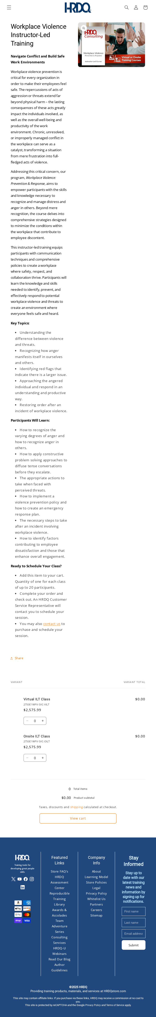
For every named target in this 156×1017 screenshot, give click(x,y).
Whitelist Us (96, 899)
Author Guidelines (59, 967)
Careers (96, 910)
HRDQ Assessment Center (59, 882)
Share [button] (19, 658)
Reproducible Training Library (60, 898)
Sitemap (96, 915)
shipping (76, 807)
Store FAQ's (59, 871)
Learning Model (96, 877)
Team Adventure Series (59, 926)
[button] (9, 7)
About (96, 871)
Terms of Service (115, 1005)
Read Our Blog (59, 959)
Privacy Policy (96, 893)
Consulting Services (59, 940)
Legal (97, 888)
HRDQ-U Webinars (59, 951)
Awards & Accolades (59, 912)
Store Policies (96, 882)
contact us (52, 623)
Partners (96, 904)
